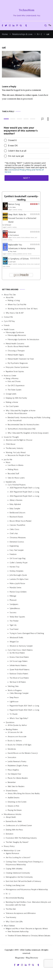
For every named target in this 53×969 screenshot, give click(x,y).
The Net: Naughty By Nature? (17, 842)
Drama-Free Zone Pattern (19, 657)
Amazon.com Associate (17, 736)
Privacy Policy (9, 846)
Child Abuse (10, 444)
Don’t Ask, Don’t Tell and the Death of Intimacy (23, 881)
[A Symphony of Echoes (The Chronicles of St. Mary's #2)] (5, 264)
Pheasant (13, 600)
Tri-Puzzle (13, 714)
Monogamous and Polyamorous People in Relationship (27, 889)
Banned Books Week (14, 821)
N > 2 (8, 894)
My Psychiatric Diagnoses (18, 363)
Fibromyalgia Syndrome (15, 332)
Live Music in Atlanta (15, 465)
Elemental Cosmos (17, 542)
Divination (9, 834)
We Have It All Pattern (18, 682)
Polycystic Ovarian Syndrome (17, 367)
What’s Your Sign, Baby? (19, 718)
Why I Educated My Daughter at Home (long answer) (28, 433)
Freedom (13, 554)
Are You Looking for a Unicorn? (18, 857)
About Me (9, 297)
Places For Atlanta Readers (18, 778)
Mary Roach (13, 251)
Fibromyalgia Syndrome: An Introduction (23, 339)
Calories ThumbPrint (17, 525)
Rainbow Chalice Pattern (19, 674)
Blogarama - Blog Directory (26, 958)
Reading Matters (12, 729)
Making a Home (12, 402)
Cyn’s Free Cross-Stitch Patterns (20, 650)
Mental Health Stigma (16, 355)
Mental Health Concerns (15, 344)
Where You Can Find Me (17, 304)
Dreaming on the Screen (17, 802)
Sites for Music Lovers (16, 478)
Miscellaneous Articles (12, 814)
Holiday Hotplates (16, 571)
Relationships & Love (12, 850)
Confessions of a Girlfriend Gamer (19, 825)
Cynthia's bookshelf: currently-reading (21, 198)
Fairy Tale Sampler (17, 550)
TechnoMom (26, 10)
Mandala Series (15, 587)
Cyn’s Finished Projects (17, 485)
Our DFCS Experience (16, 385)
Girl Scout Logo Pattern (18, 661)
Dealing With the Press (14, 830)
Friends (7, 325)
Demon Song (14, 204)
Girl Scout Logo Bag (17, 558)
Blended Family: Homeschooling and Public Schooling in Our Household (29, 418)
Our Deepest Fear (14, 774)
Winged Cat (14, 642)
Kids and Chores (14, 381)
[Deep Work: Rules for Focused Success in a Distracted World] (5, 219)
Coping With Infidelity (14, 869)
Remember (12, 782)
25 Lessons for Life (15, 732)
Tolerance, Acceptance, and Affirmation (21, 913)
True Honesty (11, 917)
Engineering (14, 546)
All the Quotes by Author (17, 725)
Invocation (12, 757)
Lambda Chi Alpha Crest (19, 579)
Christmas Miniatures (18, 537)
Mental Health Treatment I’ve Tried (21, 359)
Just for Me (8, 459)
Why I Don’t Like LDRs (14, 921)
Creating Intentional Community (18, 873)
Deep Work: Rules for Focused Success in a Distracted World (22, 218)
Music (8, 462)
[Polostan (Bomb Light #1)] (5, 237)
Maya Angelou (13, 770)
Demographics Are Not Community (19, 877)
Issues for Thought (11, 437)
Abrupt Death (11, 817)
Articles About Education (17, 413)
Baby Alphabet (15, 504)
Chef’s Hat (14, 533)
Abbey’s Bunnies (16, 500)
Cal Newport (7, 225)
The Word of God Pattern (19, 678)
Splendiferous (15, 608)
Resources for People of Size (19, 455)
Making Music (13, 469)
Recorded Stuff (13, 473)
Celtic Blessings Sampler (19, 693)
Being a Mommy (12, 378)
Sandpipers (14, 604)
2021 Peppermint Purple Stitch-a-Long (24, 492)
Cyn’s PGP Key (9, 321)
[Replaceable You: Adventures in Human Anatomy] (5, 250)
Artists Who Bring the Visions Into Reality (24, 793)
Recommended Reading (15, 898)
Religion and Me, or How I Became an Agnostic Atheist (27, 928)
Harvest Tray (14, 567)
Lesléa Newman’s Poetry (17, 761)
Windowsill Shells (16, 637)
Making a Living (14, 300)
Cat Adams (13, 207)
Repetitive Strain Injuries (15, 371)
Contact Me (8, 317)
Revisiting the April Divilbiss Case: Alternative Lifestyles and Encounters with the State (28, 903)
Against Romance (12, 853)
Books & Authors (15, 741)
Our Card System (12, 406)
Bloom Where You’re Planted (20, 521)
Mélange (13, 596)
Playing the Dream (15, 810)
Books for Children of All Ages (19, 745)
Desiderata (12, 749)
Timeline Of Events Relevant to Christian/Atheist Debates (29, 936)
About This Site (10, 295)
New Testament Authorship (18, 931)
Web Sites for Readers (16, 786)
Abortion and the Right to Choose (19, 440)
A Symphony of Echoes (18, 258)
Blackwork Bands (16, 517)
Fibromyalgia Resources (17, 335)
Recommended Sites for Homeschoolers (23, 425)
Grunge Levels (11, 394)
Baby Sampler (15, 508)
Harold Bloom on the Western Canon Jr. (23, 753)
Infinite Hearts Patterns (18, 665)
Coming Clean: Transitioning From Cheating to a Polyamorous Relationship (24, 863)
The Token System (14, 390)
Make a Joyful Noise (17, 583)
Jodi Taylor (13, 261)
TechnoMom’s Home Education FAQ (21, 429)
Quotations (10, 722)
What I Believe (9, 926)
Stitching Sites (13, 686)
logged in (18, 90)
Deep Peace (14, 697)
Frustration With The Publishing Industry (21, 838)
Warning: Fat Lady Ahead (15, 452)
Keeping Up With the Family (16, 398)
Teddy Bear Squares (17, 617)
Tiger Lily (13, 625)
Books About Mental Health (18, 346)
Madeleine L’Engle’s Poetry (18, 766)
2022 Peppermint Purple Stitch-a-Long (24, 496)
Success (13, 612)
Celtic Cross (14, 529)
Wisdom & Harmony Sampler (21, 646)
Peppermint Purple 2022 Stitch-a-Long (24, 710)
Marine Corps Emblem (18, 592)
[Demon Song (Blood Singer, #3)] (5, 209)
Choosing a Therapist (16, 351)
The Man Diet (11, 909)
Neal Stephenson (14, 235)
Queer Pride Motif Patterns (19, 669)
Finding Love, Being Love (15, 885)
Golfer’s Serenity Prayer (19, 563)
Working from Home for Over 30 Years (23, 309)
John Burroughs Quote (18, 575)
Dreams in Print (13, 806)
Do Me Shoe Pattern (17, 653)
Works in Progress (15, 690)
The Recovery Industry (14, 448)
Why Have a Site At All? (15, 313)
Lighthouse (14, 701)
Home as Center (10, 376)
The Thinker (14, 621)
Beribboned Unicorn (17, 513)
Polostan (12, 232)
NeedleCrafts (11, 482)
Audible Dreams (13, 798)
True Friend (14, 629)
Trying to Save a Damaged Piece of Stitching (27, 633)
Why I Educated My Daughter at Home (20, 410)
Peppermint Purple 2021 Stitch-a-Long (24, 706)
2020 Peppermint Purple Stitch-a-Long (24, 488)
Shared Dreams (11, 791)
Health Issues (9, 329)
